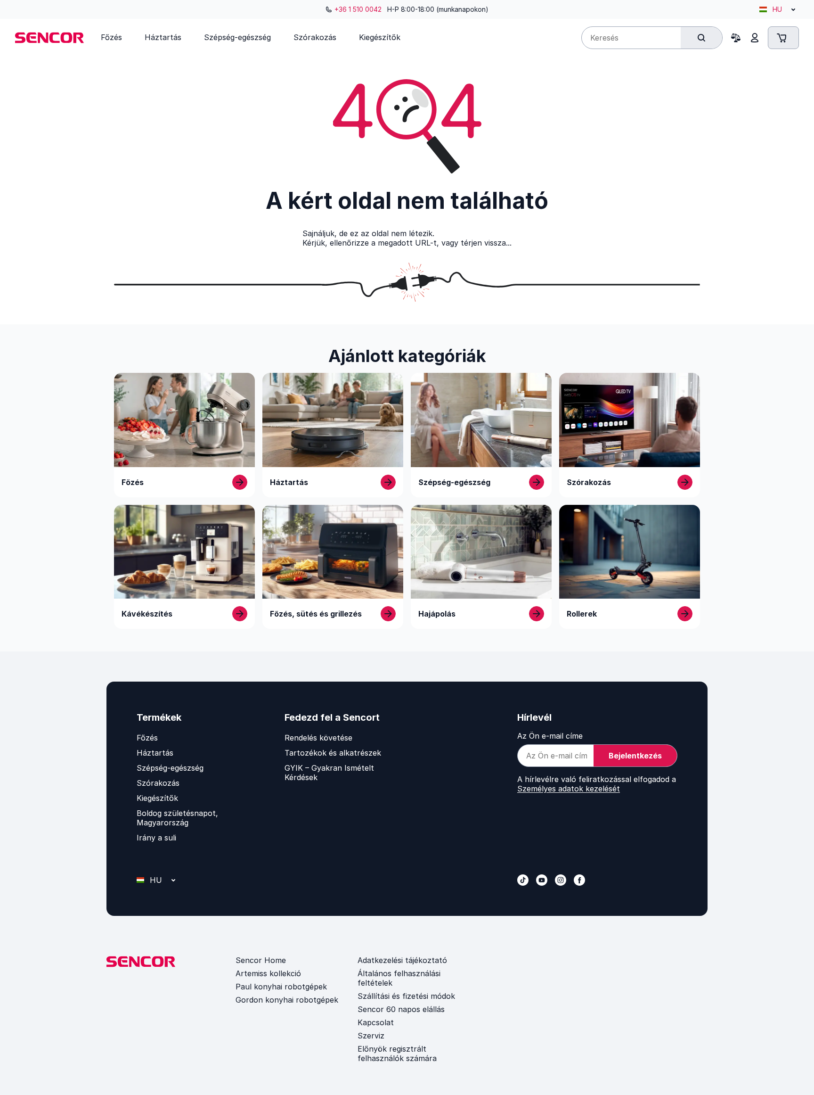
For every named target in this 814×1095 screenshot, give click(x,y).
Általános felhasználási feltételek (399, 978)
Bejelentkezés (635, 755)
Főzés (147, 737)
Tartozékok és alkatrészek (333, 752)
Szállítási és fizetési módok (406, 996)
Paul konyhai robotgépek (281, 986)
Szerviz (371, 1035)
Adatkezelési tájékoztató (402, 960)
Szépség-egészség (170, 768)
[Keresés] (701, 38)
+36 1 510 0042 (358, 9)
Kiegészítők (157, 798)
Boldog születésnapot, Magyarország (177, 817)
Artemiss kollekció (268, 973)
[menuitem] (111, 37)
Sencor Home (261, 960)
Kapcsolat (376, 1022)
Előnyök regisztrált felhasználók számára (397, 1053)
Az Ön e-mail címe (550, 736)
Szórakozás (158, 783)
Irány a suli (156, 837)
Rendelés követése (318, 737)
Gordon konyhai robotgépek (287, 999)
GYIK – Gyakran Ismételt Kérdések (329, 772)
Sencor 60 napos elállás (401, 1009)
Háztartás (155, 752)
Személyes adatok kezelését (568, 788)
